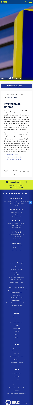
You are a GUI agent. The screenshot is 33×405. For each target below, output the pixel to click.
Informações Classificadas (16, 287)
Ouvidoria (16, 334)
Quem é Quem (16, 328)
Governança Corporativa (16, 323)
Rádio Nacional (16, 351)
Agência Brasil (16, 348)
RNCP (16, 337)
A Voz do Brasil (17, 373)
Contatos (16, 325)
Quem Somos (16, 317)
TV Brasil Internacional (16, 362)
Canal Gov (16, 379)
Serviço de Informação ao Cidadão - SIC (17, 290)
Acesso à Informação (10, 94)
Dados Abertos (17, 295)
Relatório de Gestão (12, 154)
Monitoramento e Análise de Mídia (16, 388)
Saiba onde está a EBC (17, 193)
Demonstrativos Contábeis (14, 159)
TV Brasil (16, 359)
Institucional (16, 267)
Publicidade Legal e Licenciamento (16, 393)
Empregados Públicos (16, 285)
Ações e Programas (16, 269)
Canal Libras (16, 385)
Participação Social (16, 272)
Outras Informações (16, 305)
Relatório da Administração (14, 157)
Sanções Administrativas (16, 297)
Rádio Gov (16, 390)
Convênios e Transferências (16, 277)
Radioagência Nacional (16, 357)
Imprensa (16, 320)
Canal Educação (16, 382)
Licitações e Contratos (16, 282)
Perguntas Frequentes (16, 292)
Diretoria (16, 331)
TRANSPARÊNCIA (13, 182)
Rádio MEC (16, 354)
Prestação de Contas (12, 97)
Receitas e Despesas (16, 279)
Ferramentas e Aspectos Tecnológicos (16, 303)
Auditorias (20, 94)
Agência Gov (16, 376)
